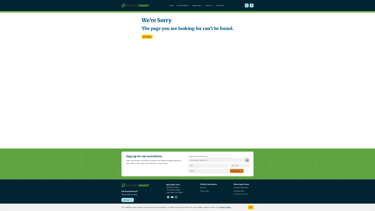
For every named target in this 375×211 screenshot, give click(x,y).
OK (250, 207)
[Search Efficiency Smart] (247, 5)
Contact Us (220, 5)
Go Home (147, 37)
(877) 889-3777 (173, 185)
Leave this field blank (198, 156)
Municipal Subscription (241, 187)
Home (171, 5)
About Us (209, 5)
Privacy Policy (204, 191)
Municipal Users (238, 191)
